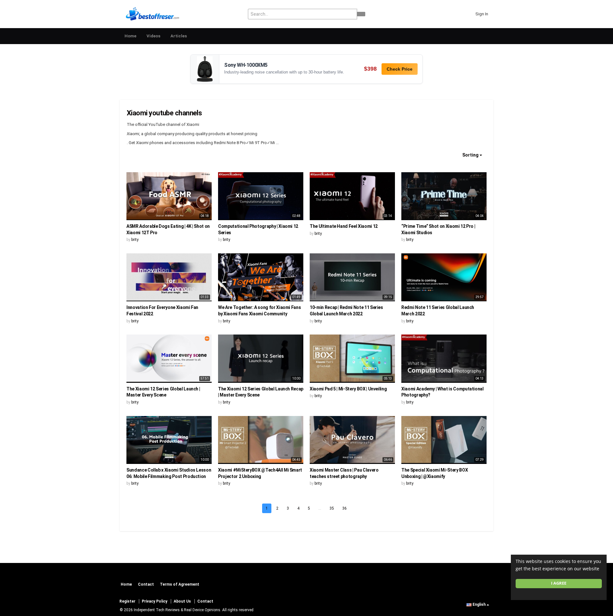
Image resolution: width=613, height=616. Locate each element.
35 (331, 508)
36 (344, 508)
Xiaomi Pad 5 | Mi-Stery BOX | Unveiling (348, 388)
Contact (146, 584)
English (479, 604)
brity (135, 239)
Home (130, 36)
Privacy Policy (154, 601)
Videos (153, 36)
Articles (178, 36)
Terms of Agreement (179, 584)
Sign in (481, 14)
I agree (558, 583)
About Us (182, 601)
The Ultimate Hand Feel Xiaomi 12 (344, 226)
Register (127, 601)
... (319, 508)
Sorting (471, 155)
